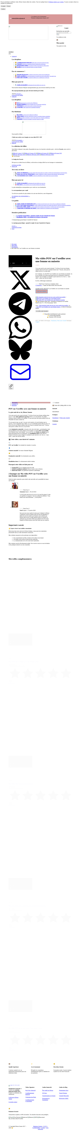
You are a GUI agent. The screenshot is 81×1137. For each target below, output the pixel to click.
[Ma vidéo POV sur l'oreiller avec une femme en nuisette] (50, 300)
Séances (14, 166)
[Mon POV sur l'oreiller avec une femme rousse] (48, 298)
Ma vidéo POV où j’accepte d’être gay (21, 784)
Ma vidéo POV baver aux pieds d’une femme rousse (25, 1028)
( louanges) (39, 285)
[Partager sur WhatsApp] (20, 338)
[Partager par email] (20, 383)
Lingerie (37, 322)
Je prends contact (13, 1102)
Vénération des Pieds (30, 1097)
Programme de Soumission (46, 1099)
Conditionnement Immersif (29, 1093)
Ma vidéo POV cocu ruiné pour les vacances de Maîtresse (27, 906)
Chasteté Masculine (64, 1095)
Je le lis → (14, 226)
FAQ (13, 229)
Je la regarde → (19, 140)
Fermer (8, 6)
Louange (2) (15, 404)
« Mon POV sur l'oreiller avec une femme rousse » (48, 307)
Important (14, 405)
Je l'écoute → (19, 93)
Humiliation (54, 320)
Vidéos (14, 96)
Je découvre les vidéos (17, 141)
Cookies (3, 9)
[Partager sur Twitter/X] (20, 291)
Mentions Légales (37, 1126)
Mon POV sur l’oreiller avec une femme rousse (24, 661)
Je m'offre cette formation (42, 311)
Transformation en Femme (48, 1095)
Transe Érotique (63, 1093)
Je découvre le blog (16, 227)
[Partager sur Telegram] (20, 315)
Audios (14, 56)
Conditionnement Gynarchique (29, 1100)
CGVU (45, 1126)
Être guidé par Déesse (47, 1090)
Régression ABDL (63, 1098)
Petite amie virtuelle (61, 320)
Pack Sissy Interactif (30, 1090)
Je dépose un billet (16, 165)
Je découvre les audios (17, 95)
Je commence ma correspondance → (21, 196)
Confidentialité (36, 1127)
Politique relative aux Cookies (56, 2)
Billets (14, 143)
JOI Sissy (44, 1093)
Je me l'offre (41, 291)
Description (15, 402)
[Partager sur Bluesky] (20, 359)
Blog (14, 197)
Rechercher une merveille (62, 31)
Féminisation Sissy (63, 1090)
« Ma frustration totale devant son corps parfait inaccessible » (53, 305)
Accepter (3, 6)
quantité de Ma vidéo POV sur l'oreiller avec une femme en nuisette (52, 288)
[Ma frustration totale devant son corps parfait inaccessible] (51, 297)
